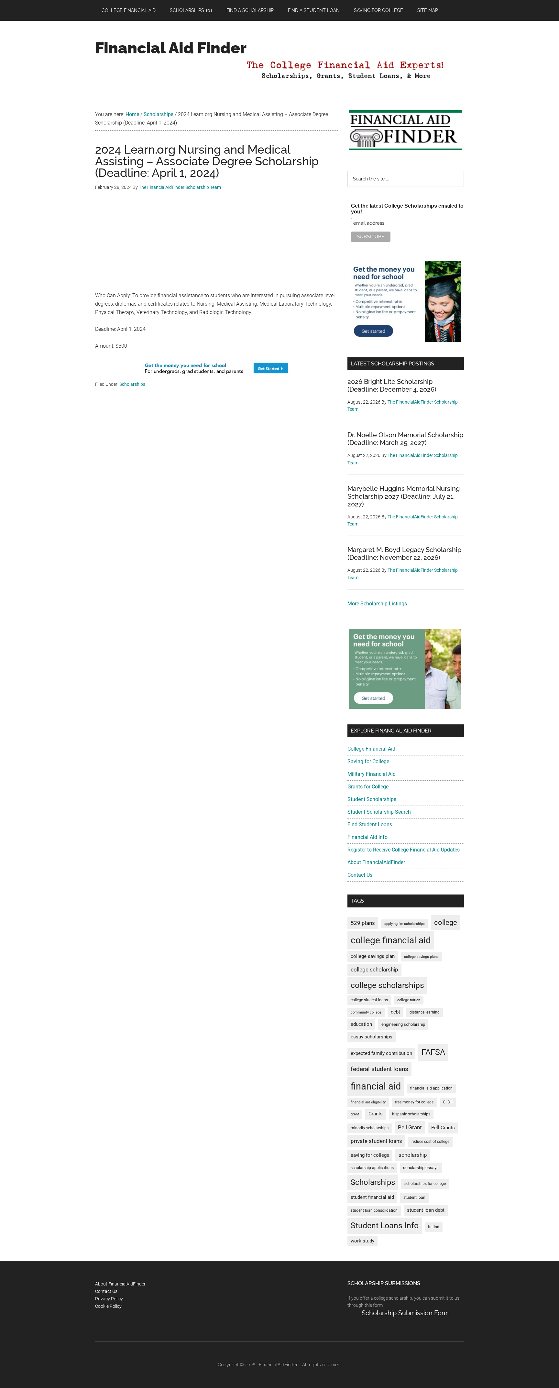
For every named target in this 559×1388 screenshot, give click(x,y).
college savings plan (373, 956)
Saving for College (368, 761)
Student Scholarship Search (379, 812)
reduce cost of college (430, 1141)
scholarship (413, 1155)
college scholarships (387, 985)
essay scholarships (371, 1037)
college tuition (408, 1000)
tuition (433, 1227)
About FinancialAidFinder (376, 862)
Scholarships (132, 384)
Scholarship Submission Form (406, 1313)
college (445, 922)
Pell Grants (443, 1128)
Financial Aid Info (367, 837)
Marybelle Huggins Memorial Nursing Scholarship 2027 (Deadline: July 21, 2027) (403, 496)
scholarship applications (372, 1168)
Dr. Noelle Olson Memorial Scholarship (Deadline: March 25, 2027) (405, 439)
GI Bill (448, 1102)
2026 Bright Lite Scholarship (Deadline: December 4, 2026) (391, 385)
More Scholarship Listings (377, 604)
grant (355, 1114)
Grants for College (368, 787)
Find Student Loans (369, 824)
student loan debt (425, 1210)
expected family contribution (381, 1053)
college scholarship (374, 969)
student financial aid (372, 1197)
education (361, 1024)
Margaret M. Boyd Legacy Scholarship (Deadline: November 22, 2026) (404, 553)
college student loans (369, 1000)
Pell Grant (410, 1127)
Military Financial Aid (371, 774)
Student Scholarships (371, 799)
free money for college (414, 1102)
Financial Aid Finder (171, 48)
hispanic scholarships (411, 1114)
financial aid (376, 1086)
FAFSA (433, 1052)
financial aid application (431, 1088)
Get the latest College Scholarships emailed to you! (407, 208)
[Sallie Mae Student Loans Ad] (216, 376)
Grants (375, 1114)
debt (395, 1012)
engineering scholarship (403, 1024)
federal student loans (379, 1069)
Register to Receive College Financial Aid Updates (403, 850)
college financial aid (391, 940)
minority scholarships (370, 1128)
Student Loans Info (385, 1225)
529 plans (363, 923)
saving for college (370, 1155)
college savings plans (421, 957)
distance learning (425, 1012)
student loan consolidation (374, 1210)
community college (366, 1012)
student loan (414, 1197)
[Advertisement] (216, 246)
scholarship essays (421, 1167)
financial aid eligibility (368, 1102)
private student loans (376, 1141)
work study (362, 1241)
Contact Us (359, 875)
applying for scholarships (404, 924)
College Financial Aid (371, 749)
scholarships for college (425, 1183)
